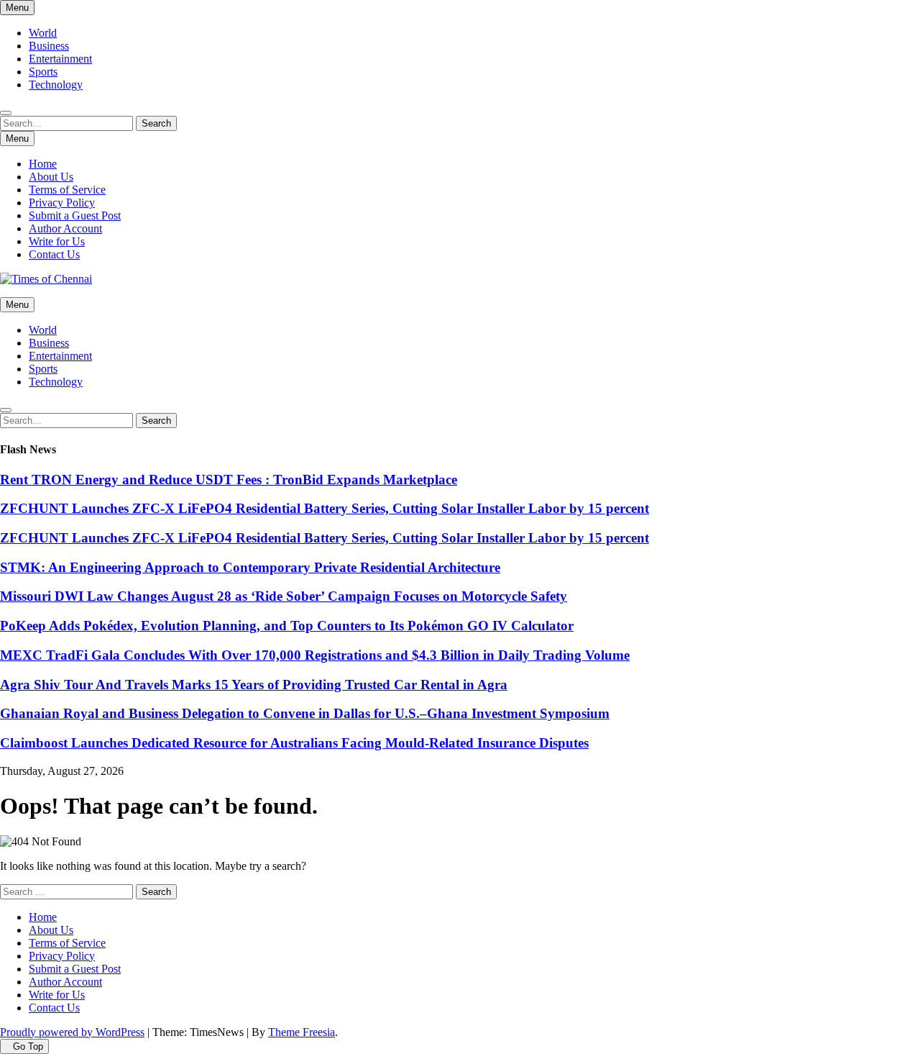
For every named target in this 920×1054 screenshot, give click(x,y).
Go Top (28, 1046)
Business (49, 46)
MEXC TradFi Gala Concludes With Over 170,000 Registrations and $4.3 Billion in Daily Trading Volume (315, 655)
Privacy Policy (62, 202)
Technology (56, 84)
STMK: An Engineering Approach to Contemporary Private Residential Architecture (250, 567)
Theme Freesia (301, 1032)
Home (43, 164)
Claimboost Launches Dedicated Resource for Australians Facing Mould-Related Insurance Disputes (294, 742)
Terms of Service (67, 189)
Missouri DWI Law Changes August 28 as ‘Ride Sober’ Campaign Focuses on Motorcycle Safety (283, 596)
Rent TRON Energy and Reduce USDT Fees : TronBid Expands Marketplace (228, 479)
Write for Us (57, 241)
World (43, 33)
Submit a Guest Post (75, 215)
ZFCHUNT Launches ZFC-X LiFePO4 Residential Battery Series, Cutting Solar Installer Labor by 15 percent (324, 508)
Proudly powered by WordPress (72, 1032)
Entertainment (60, 59)
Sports (43, 71)
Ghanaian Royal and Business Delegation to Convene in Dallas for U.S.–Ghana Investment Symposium (305, 713)
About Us (51, 177)
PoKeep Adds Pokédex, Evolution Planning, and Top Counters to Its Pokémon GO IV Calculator (287, 625)
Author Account (65, 228)
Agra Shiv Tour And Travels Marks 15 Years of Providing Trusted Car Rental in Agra (253, 684)
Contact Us (54, 254)
